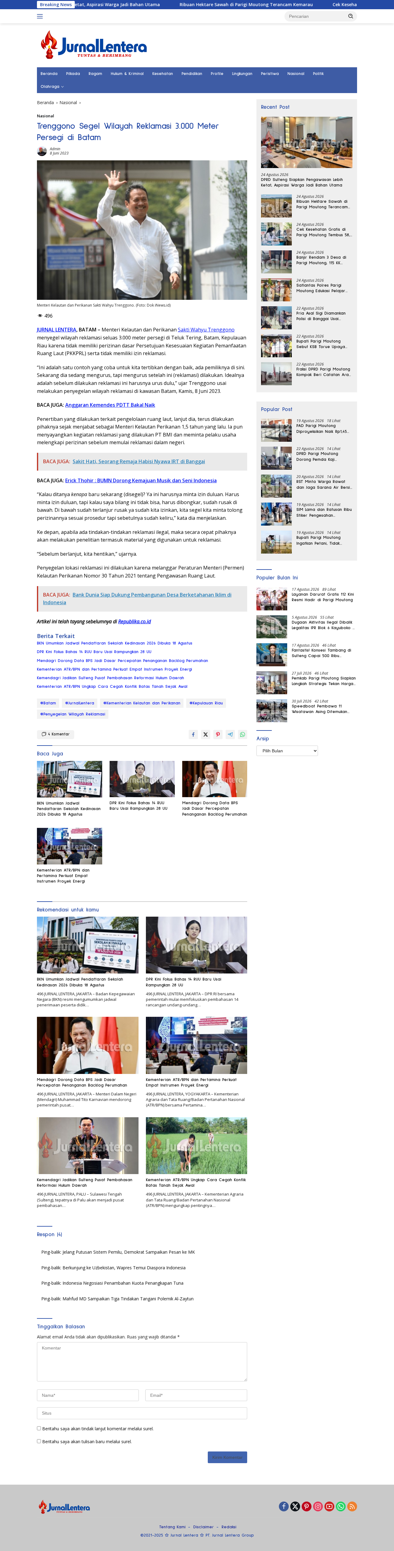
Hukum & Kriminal (127, 74)
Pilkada (73, 74)
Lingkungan (242, 74)
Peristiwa (270, 74)
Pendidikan (192, 74)
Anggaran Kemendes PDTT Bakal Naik (110, 404)
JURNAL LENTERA (56, 329)
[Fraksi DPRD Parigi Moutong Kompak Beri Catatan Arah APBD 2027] (276, 373)
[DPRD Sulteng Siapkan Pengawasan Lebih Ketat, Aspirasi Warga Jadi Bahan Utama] (306, 142)
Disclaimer (203, 1527)
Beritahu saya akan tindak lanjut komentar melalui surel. (98, 1429)
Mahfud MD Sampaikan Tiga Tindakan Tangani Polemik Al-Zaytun (128, 1299)
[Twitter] (295, 1507)
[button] (351, 16)
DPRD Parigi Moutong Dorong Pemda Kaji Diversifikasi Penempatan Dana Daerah (321, 457)
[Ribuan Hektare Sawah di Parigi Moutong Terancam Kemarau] (276, 205)
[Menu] (41, 16)
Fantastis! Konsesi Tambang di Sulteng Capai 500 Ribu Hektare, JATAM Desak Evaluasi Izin (322, 653)
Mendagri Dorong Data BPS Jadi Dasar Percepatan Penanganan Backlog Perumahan (122, 661)
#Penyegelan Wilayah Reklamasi (72, 714)
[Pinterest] (307, 1507)
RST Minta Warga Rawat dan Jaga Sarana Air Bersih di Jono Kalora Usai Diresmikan (324, 485)
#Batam (48, 703)
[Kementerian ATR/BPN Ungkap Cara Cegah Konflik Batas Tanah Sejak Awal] (196, 1145)
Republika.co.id (134, 621)
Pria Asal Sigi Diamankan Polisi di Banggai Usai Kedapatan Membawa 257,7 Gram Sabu (324, 316)
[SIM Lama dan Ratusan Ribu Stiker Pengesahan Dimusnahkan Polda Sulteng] (276, 514)
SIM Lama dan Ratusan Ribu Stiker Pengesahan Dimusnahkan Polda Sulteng (324, 512)
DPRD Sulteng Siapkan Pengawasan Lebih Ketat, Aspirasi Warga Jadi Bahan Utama (302, 182)
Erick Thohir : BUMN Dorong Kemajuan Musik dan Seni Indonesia (141, 480)
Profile (217, 74)
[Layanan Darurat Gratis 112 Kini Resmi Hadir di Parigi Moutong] (271, 598)
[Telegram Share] (230, 734)
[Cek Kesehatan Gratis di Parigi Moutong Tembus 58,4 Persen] (276, 233)
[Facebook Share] (193, 734)
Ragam (95, 74)
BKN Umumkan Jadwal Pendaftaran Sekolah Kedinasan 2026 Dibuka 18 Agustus (114, 643)
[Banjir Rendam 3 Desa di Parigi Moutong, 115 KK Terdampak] (276, 261)
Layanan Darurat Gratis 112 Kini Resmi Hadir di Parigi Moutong (323, 597)
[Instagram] (318, 1507)
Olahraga (50, 86)
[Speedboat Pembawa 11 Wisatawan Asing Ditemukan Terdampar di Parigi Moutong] (271, 710)
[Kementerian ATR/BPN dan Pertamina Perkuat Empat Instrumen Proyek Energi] (69, 846)
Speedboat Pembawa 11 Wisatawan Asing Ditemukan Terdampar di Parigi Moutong (322, 709)
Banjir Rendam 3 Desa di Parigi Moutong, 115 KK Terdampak (321, 260)
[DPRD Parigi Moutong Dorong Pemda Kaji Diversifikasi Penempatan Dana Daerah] (276, 458)
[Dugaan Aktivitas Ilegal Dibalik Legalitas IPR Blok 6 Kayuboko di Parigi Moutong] (271, 626)
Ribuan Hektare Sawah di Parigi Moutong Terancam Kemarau (193, 4)
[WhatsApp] (341, 1507)
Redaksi (229, 1527)
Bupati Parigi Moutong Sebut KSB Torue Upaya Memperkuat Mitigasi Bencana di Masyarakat (320, 344)
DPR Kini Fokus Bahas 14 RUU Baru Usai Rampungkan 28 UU (94, 652)
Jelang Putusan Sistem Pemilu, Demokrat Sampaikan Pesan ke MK (128, 1252)
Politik (318, 74)
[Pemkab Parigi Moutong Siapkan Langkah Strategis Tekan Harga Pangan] (271, 682)
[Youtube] (329, 1507)
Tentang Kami (172, 1527)
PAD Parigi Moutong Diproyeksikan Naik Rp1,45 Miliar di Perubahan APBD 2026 (322, 429)
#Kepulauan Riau (206, 703)
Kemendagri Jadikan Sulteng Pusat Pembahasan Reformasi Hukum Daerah (110, 678)
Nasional (295, 74)
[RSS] (352, 1507)
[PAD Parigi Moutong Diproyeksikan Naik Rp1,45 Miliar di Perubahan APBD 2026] (276, 430)
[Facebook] (284, 1507)
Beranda (49, 74)
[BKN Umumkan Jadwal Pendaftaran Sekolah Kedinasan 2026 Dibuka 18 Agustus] (69, 779)
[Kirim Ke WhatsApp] (242, 734)
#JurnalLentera (79, 703)
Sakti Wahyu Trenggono (206, 329)
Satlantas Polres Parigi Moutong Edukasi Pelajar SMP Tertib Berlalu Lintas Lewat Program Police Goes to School (321, 288)
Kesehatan (162, 74)
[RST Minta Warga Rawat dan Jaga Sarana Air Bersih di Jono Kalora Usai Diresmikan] (276, 486)
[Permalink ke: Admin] (42, 151)
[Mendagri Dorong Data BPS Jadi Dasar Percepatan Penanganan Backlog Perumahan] (214, 779)
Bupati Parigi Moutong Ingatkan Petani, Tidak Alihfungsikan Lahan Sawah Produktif (322, 540)
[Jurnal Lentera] (94, 45)
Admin (55, 148)
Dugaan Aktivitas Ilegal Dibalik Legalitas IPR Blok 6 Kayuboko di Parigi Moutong (324, 625)
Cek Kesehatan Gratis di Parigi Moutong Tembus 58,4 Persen (324, 232)
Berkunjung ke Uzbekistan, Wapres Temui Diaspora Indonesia (124, 1268)
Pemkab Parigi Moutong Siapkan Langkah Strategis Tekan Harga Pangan (324, 681)
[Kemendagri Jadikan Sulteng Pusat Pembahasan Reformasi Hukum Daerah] (88, 1145)
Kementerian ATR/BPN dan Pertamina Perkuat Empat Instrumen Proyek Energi (114, 669)
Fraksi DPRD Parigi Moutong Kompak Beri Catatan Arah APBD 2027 (323, 372)
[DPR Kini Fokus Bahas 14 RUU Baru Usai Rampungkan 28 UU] (142, 779)
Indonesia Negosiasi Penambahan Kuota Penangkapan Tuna (122, 1283)
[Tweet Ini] (205, 734)
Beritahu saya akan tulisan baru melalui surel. (87, 1441)
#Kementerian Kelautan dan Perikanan (141, 703)
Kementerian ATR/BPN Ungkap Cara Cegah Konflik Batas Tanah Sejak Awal (112, 686)
